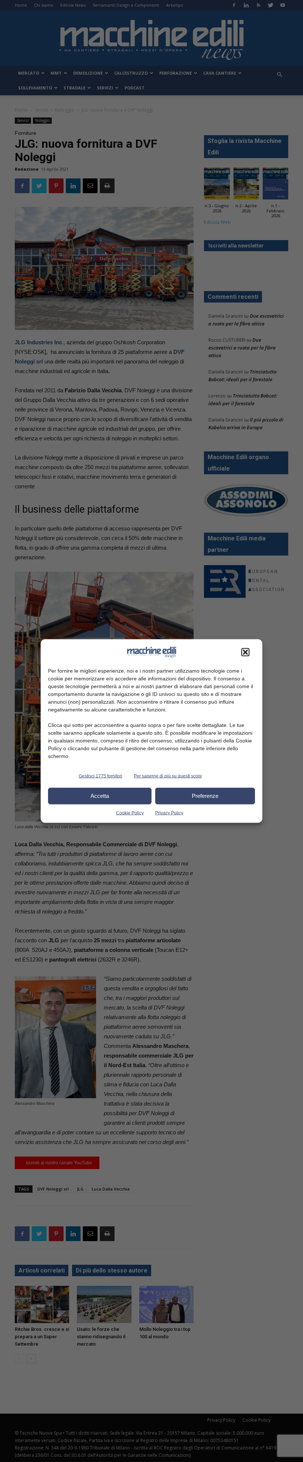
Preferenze (205, 796)
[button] (245, 652)
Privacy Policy (169, 812)
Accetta (100, 796)
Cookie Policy (130, 812)
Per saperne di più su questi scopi (168, 775)
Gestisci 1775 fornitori (100, 775)
